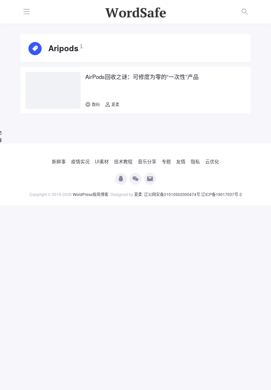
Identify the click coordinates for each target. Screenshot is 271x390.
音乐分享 (147, 161)
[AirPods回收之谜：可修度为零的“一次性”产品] (53, 90)
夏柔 (114, 104)
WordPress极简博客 (90, 194)
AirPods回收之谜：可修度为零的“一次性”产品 (142, 77)
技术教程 (123, 161)
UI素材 (102, 161)
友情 (180, 161)
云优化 (212, 161)
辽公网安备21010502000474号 (172, 194)
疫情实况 (80, 161)
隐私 (195, 161)
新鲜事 (59, 161)
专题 (166, 161)
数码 (96, 104)
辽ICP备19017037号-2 (221, 194)
